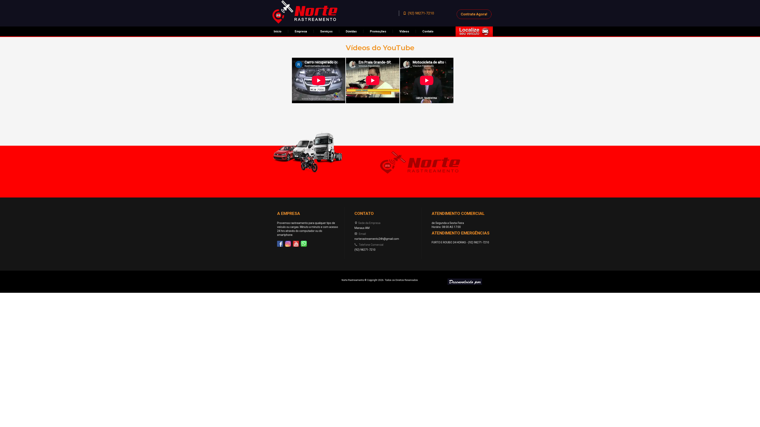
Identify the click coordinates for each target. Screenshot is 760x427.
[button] (301, 31)
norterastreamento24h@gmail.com (376, 238)
